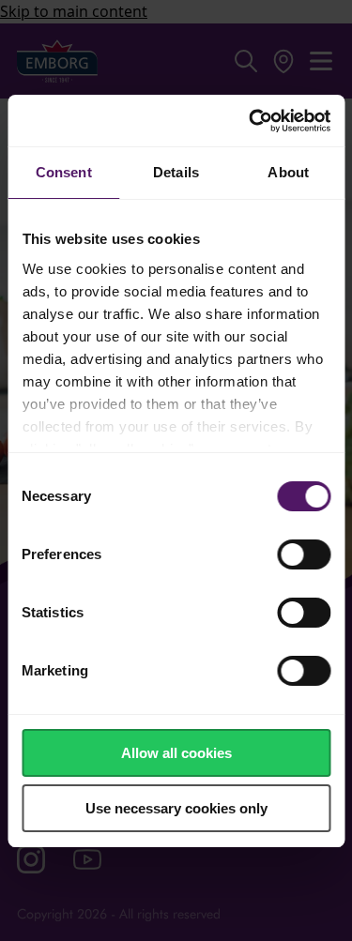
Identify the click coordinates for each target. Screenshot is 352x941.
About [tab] (288, 172)
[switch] (303, 554)
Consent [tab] (64, 172)
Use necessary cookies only (176, 808)
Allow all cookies (176, 753)
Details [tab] (176, 172)
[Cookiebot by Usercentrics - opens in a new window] (250, 121)
